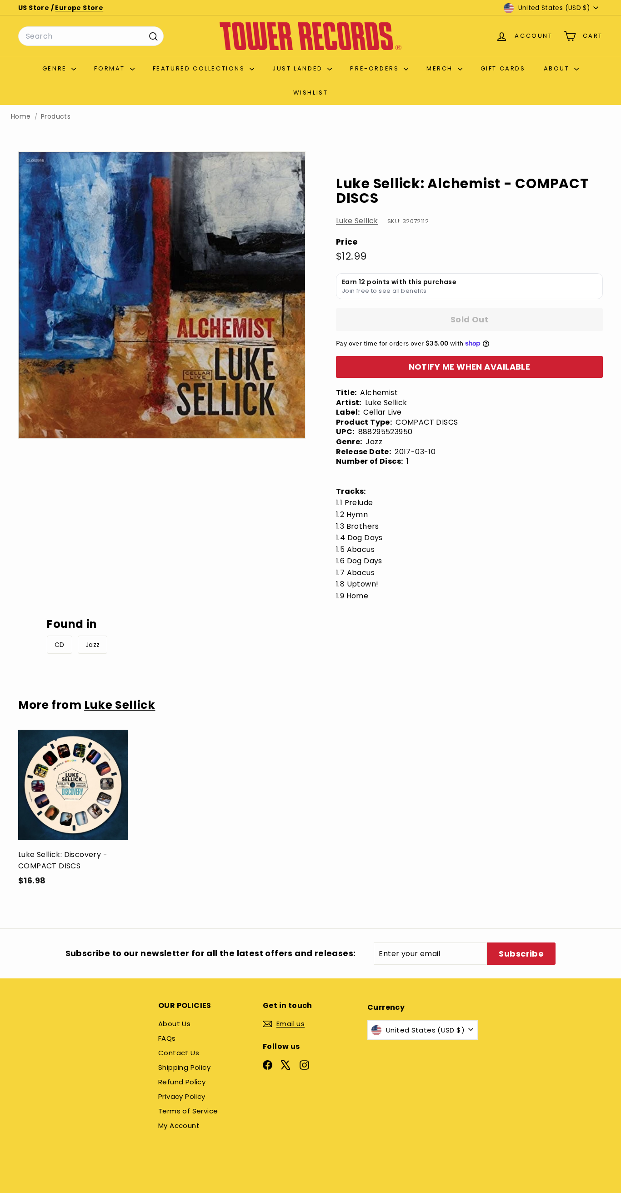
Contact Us (178, 1053)
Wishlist (310, 92)
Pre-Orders (375, 68)
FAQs (167, 1038)
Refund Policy (181, 1082)
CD (60, 644)
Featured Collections (200, 68)
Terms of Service (188, 1111)
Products (55, 116)
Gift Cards (503, 68)
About (558, 68)
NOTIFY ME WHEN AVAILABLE (470, 366)
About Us (174, 1023)
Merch (441, 68)
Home (21, 116)
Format (110, 68)
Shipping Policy (184, 1067)
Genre (56, 68)
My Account (179, 1125)
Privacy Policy (181, 1096)
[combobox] (91, 36)
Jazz (92, 644)
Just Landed (298, 68)
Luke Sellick (357, 221)
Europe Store (79, 7)
